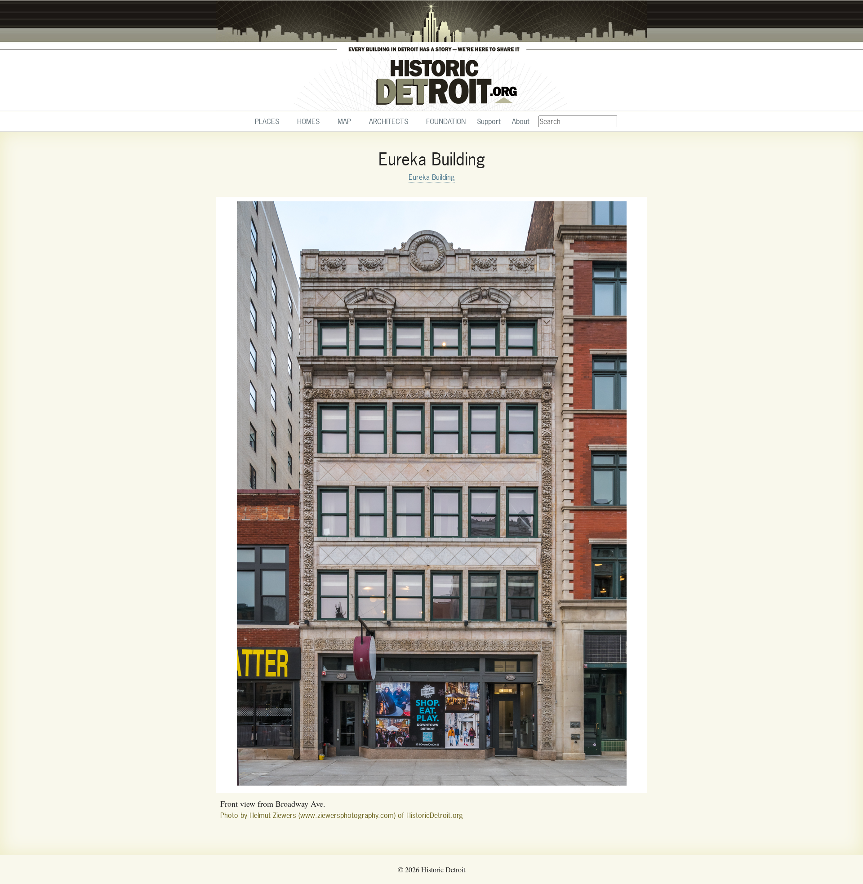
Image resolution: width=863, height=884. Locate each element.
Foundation (446, 121)
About (520, 121)
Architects (388, 121)
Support (489, 121)
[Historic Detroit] (431, 55)
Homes (308, 121)
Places (267, 121)
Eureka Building (432, 177)
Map (344, 121)
